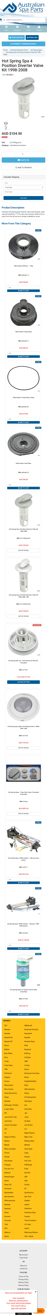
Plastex (27, 1157)
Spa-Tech (27, 1196)
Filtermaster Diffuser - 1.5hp (23, 266)
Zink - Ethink (28, 1236)
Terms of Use (23, 1276)
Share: (4, 75)
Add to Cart (24, 291)
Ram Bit (27, 1173)
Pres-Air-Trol (9, 1169)
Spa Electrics (29, 1193)
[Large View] (6, 126)
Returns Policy (23, 1285)
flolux (26, 1085)
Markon (7, 1141)
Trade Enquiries (17, 37)
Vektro (26, 1228)
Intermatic (28, 1109)
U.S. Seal (27, 1224)
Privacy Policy (23, 1279)
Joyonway (8, 1121)
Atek (26, 1045)
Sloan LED (8, 1185)
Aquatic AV (8, 1041)
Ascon (6, 1045)
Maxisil (6, 1145)
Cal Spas (27, 1057)
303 (5, 1025)
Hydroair (7, 1101)
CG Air (6, 1061)
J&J (25, 1113)
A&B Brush (28, 1025)
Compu (27, 1065)
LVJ (25, 1129)
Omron (6, 1153)
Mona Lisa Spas (10, 1149)
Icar (25, 1105)
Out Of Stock (23, 550)
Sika (25, 1181)
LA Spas (27, 1121)
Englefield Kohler (30, 1081)
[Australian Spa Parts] (23, 7)
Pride (26, 1169)
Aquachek (28, 1033)
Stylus (6, 1212)
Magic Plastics (29, 1133)
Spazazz (7, 1208)
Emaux (6, 1081)
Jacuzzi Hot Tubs (10, 1117)
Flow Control (8, 1089)
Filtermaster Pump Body (23, 332)
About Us (23, 1266)
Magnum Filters (10, 1137)
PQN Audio (28, 1165)
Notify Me (24, 160)
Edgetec (7, 1077)
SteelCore (28, 1208)
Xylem (6, 1236)
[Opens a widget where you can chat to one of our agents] (38, 1311)
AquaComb (8, 1037)
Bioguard (27, 1049)
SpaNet (27, 1200)
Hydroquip (28, 1101)
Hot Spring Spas (30, 1097)
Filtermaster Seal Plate (23, 463)
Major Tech (28, 1137)
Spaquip (7, 1204)
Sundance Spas (30, 1212)
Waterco (7, 1232)
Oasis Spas (28, 1149)
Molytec (27, 1145)
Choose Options (23, 682)
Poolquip (7, 1165)
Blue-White (8, 1053)
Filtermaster (8, 1085)
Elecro (26, 1077)
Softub (26, 1185)
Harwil (26, 1093)
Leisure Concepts (10, 1125)
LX (5, 1133)
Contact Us (23, 1269)
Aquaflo (27, 1037)
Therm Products (30, 1220)
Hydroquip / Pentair (11, 1105)
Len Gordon (28, 1125)
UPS (5, 1228)
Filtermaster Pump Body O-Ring (23, 397)
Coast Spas (8, 1065)
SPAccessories (9, 1200)
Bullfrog (27, 1053)
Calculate (23, 198)
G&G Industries (29, 1089)
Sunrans (7, 1216)
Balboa (6, 1049)
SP (25, 1189)
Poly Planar (8, 1161)
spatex (26, 1204)
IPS (5, 1113)
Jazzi (26, 1117)
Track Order (23, 1258)
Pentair (7, 1157)
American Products (31, 1029)
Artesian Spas (29, 1041)
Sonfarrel (7, 1189)
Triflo (6, 1224)
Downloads (32, 37)
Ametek (7, 1033)
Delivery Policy (23, 1282)
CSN (5, 1069)
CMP (26, 1061)
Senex (6, 1181)
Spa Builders (8, 1193)
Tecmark (7, 1220)
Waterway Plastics (31, 1232)
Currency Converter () (24, 44)
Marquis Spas (29, 1141)
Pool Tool (27, 1161)
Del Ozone (8, 1073)
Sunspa (27, 1216)
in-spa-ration (9, 1109)
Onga (26, 1153)
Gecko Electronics (10, 1093)
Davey (26, 1069)
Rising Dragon (9, 1177)
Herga (6, 1097)
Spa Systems (9, 1196)
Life (5, 1129)
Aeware (7, 1029)
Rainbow (7, 1173)
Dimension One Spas (31, 1073)
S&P (25, 1177)
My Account (23, 1255)
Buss (6, 1057)
